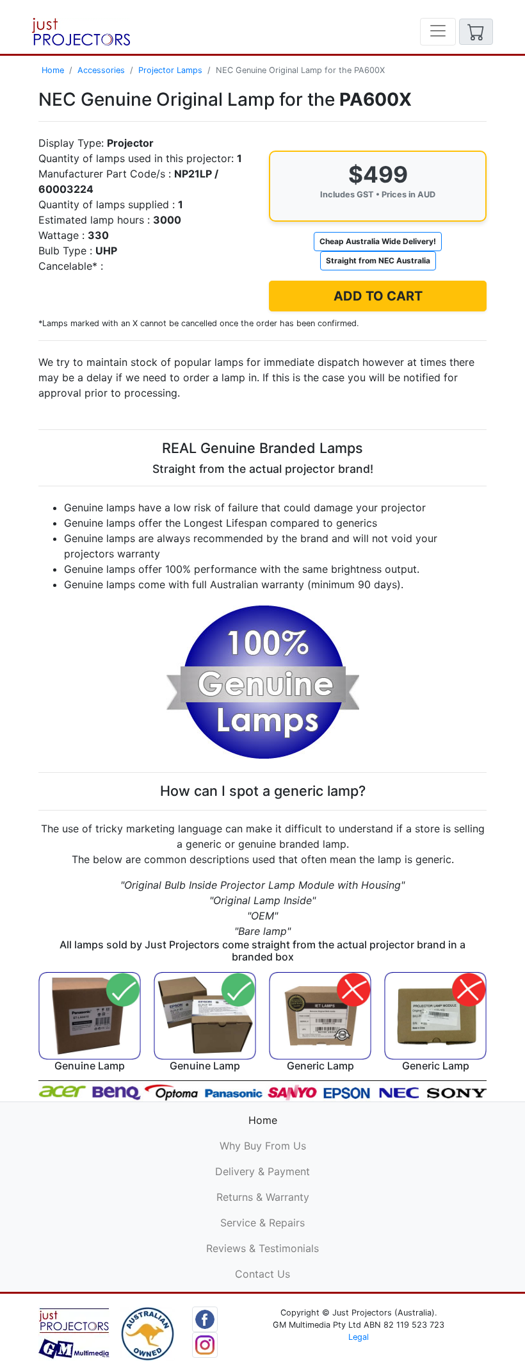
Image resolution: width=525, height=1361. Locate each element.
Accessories (101, 70)
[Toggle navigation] (438, 31)
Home (53, 70)
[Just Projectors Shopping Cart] (476, 32)
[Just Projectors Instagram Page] (205, 1343)
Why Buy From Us (263, 1145)
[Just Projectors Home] (81, 32)
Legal (358, 1337)
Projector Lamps (170, 70)
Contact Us (262, 1273)
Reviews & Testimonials (262, 1248)
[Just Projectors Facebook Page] (205, 1318)
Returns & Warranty (262, 1197)
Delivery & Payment (262, 1171)
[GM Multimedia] (73, 1332)
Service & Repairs (262, 1222)
